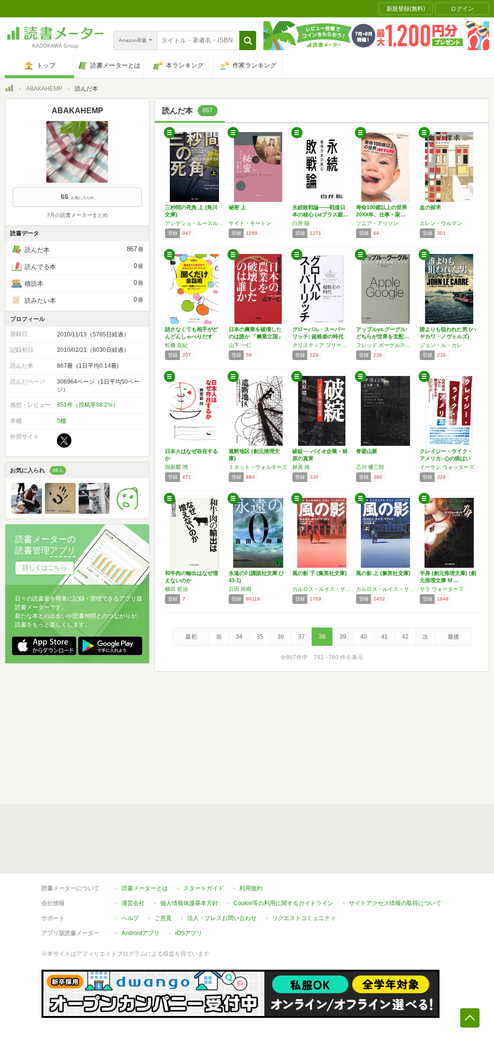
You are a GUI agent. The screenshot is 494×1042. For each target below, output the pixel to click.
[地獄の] (60, 511)
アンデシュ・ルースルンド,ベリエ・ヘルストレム (194, 223)
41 (384, 636)
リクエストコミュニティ (304, 918)
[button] (247, 40)
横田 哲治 (176, 589)
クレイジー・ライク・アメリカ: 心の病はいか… (446, 458)
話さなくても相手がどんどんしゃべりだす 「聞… (191, 336)
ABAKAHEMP (44, 88)
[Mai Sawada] (26, 511)
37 (301, 636)
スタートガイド (203, 888)
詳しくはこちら (45, 567)
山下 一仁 (240, 345)
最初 (191, 636)
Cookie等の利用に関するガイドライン (283, 903)
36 (280, 636)
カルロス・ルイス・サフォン (321, 589)
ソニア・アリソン (377, 223)
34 (239, 636)
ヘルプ (130, 918)
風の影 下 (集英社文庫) (319, 573)
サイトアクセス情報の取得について (395, 903)
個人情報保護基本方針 (189, 903)
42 (405, 636)
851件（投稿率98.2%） (88, 404)
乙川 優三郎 (370, 467)
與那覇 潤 (176, 467)
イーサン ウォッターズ (447, 467)
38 (322, 636)
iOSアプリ (188, 933)
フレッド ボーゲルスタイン (385, 345)
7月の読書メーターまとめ (77, 215)
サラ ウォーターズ (442, 589)
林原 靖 (301, 467)
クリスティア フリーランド (321, 345)
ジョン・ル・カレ (441, 345)
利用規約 (250, 888)
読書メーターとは (145, 888)
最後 (453, 636)
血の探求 (430, 207)
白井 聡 (301, 223)
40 (363, 636)
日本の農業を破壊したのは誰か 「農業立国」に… (256, 336)
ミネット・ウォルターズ (258, 467)
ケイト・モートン (250, 223)
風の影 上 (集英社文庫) (383, 573)
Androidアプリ (141, 933)
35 (260, 636)
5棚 (61, 420)
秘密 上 (237, 207)
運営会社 (133, 903)
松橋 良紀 (176, 345)
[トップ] (9, 89)
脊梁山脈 (366, 451)
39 (343, 636)
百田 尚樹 (240, 589)
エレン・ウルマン (441, 223)
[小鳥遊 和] (94, 511)
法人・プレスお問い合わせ (222, 918)
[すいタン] (127, 511)
